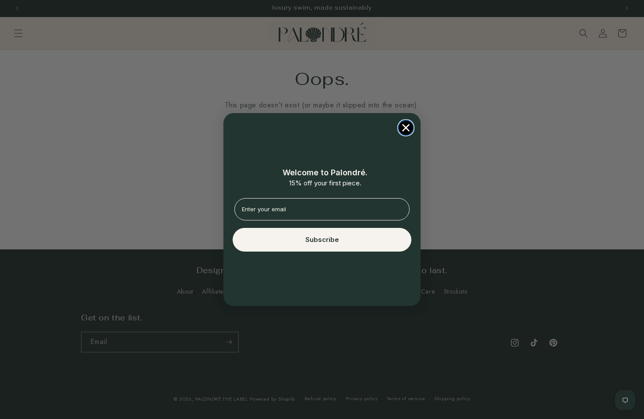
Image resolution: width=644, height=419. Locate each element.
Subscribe (322, 239)
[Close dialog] (406, 127)
